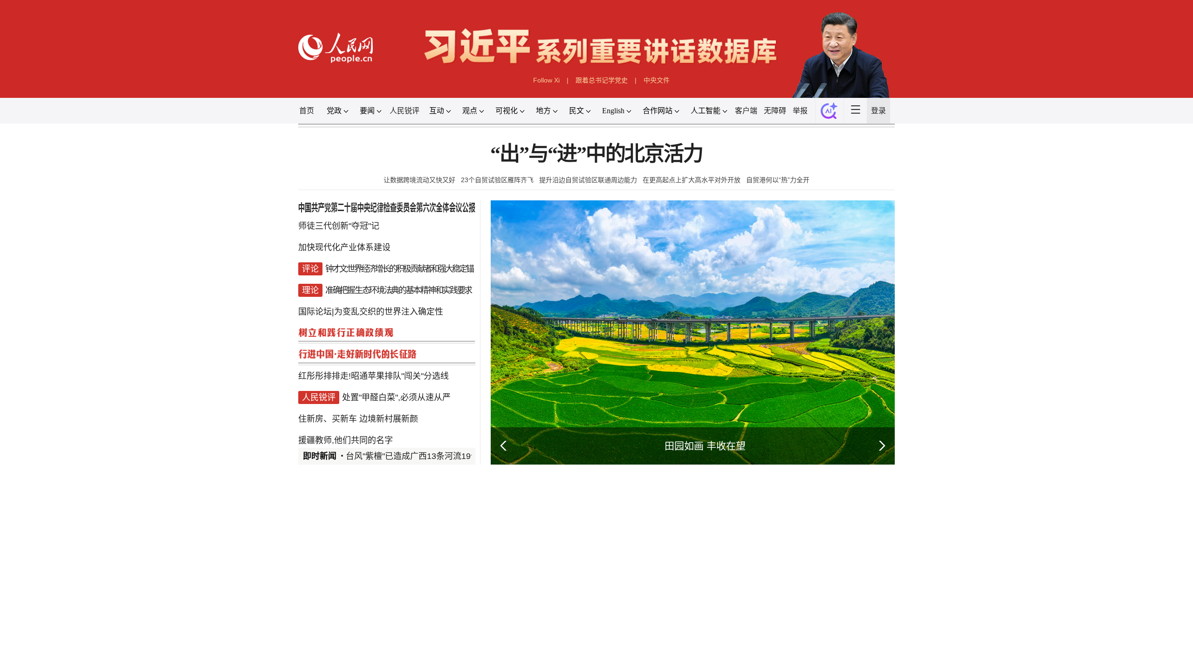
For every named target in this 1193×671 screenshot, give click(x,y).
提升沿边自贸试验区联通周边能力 (588, 180)
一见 (410, 613)
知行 (350, 613)
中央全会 (316, 635)
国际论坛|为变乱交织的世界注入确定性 (370, 311)
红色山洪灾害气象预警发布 (702, 612)
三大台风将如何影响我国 (698, 600)
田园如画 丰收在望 (705, 445)
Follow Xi (546, 80)
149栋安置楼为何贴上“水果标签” (710, 634)
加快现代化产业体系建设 (344, 247)
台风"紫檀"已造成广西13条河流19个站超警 (425, 456)
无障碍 (775, 111)
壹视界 (443, 613)
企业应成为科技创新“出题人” (398, 664)
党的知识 (477, 635)
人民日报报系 (329, 508)
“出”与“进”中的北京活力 (596, 154)
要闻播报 (542, 508)
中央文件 (657, 80)
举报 (800, 111)
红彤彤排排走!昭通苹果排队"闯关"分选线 (373, 376)
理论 (325, 664)
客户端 (746, 111)
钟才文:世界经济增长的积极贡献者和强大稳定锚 (399, 269)
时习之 (317, 613)
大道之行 (485, 613)
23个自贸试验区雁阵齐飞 (497, 180)
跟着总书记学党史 (602, 80)
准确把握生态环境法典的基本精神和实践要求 (398, 290)
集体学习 (400, 635)
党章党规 (438, 635)
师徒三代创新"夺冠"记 (338, 226)
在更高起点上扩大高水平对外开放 (691, 180)
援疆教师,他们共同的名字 (345, 440)
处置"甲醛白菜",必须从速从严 (396, 397)
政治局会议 (358, 635)
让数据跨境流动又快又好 (419, 180)
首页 (306, 111)
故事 (380, 613)
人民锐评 (404, 111)
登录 (878, 111)
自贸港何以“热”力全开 (777, 180)
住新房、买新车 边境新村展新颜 (358, 419)
